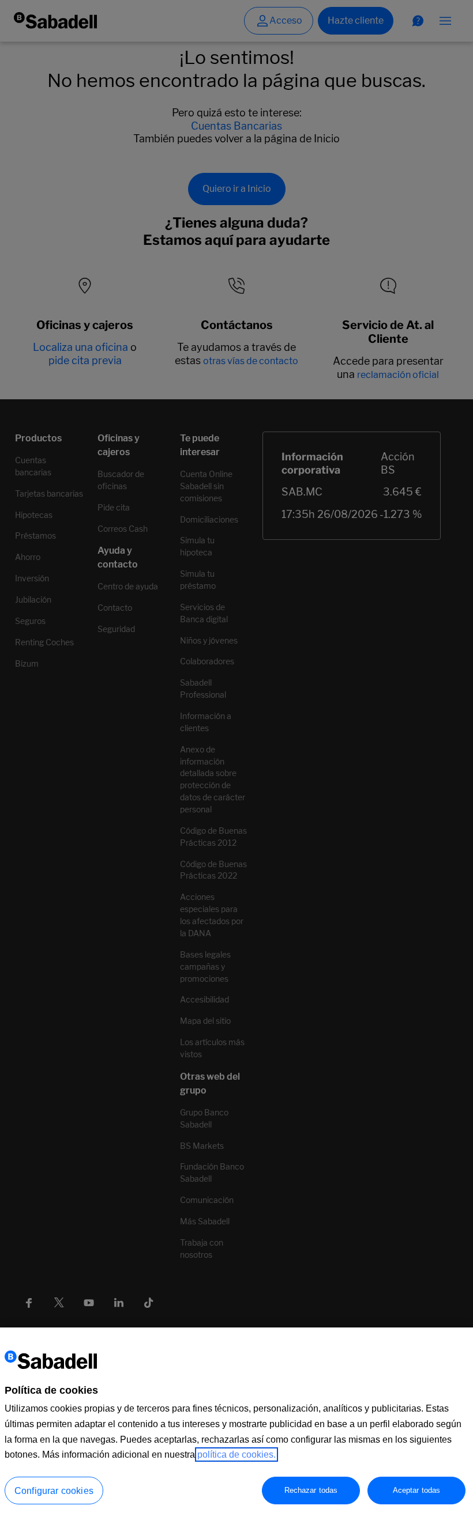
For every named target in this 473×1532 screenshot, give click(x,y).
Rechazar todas (311, 1490)
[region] (236, 1429)
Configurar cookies (53, 1491)
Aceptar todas (417, 1490)
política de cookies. (236, 1454)
